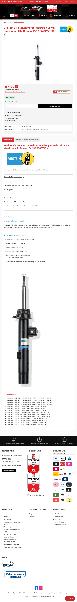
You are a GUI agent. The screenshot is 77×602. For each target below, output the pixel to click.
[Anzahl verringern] (7, 106)
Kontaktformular (16, 465)
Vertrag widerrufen (8, 470)
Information (7, 509)
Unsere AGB (6, 517)
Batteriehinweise (60, 522)
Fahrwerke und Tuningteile (11, 544)
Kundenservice (59, 509)
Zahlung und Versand (61, 525)
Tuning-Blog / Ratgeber (37, 509)
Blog (30, 514)
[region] (38, 61)
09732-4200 (6, 459)
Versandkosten (34, 593)
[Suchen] (16, 15)
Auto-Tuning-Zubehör (9, 534)
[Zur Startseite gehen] (31, 9)
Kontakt (57, 514)
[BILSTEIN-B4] (38, 61)
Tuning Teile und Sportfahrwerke (12, 547)
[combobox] (12, 15)
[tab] (8, 140)
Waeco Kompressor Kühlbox (11, 527)
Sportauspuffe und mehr (10, 537)
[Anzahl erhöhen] (36, 106)
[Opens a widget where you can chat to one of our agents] (70, 598)
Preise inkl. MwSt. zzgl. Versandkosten (15, 92)
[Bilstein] (66, 32)
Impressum (6, 514)
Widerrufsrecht (59, 517)
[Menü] (4, 15)
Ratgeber (31, 517)
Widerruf (57, 519)
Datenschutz (7, 519)
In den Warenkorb (55, 106)
